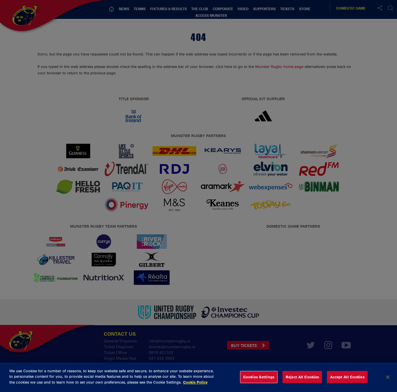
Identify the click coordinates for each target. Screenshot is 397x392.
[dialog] (198, 377)
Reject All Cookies (302, 377)
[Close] (387, 377)
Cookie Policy (195, 382)
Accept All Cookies (347, 377)
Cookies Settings (258, 377)
